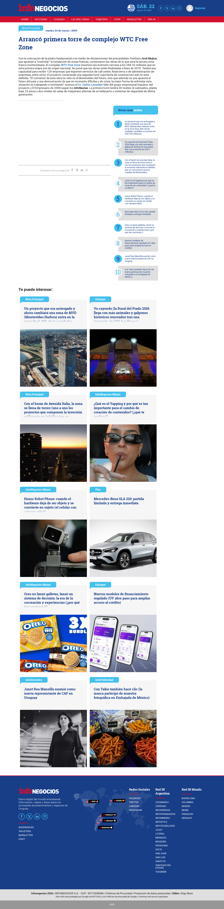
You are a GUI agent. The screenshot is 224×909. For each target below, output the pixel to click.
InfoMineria (162, 818)
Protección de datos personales (152, 893)
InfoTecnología (165, 826)
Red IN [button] (151, 19)
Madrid (186, 806)
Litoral (160, 833)
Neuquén (160, 841)
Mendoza (160, 837)
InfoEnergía (162, 810)
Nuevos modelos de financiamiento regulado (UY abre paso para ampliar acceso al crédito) (140, 244)
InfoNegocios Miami (107, 394)
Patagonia (161, 845)
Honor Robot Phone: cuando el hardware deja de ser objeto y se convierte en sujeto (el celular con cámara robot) (140, 200)
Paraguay (187, 814)
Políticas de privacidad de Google (121, 896)
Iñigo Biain (187, 893)
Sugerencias (26, 827)
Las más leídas (80, 19)
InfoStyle (161, 822)
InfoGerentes (34, 679)
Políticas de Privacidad (119, 893)
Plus (98, 489)
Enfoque (100, 299)
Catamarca (162, 802)
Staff (117, 19)
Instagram (135, 810)
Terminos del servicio (148, 896)
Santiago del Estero (163, 866)
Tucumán (160, 871)
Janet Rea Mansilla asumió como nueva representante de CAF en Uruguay (140, 258)
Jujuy (158, 829)
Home (24, 19)
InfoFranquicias (165, 814)
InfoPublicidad (104, 679)
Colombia (187, 802)
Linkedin (134, 806)
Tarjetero (102, 19)
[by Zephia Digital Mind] (112, 905)
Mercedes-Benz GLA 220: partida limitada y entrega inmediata (140, 212)
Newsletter (134, 19)
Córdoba (160, 806)
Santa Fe (160, 861)
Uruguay (187, 818)
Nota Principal (31, 28)
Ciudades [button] (59, 19)
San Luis (160, 857)
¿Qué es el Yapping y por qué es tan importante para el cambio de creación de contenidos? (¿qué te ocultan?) (140, 184)
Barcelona (188, 798)
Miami (185, 810)
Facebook (135, 798)
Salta (158, 849)
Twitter (133, 802)
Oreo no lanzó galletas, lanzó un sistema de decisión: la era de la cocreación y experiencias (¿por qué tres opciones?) (139, 229)
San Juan (160, 853)
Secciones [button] (41, 19)
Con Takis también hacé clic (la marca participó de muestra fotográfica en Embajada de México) (139, 273)
